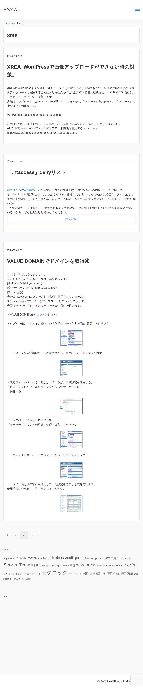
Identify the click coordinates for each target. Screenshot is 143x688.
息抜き (110, 573)
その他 (129, 565)
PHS (119, 558)
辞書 (27, 579)
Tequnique (29, 564)
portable (127, 558)
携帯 (124, 573)
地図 (98, 573)
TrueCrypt (44, 566)
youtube (118, 565)
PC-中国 (111, 558)
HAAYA (10, 9)
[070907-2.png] (71, 367)
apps (6, 558)
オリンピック (15, 573)
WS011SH (102, 565)
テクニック (55, 572)
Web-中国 (69, 565)
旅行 (136, 573)
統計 (22, 579)
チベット (36, 573)
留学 (16, 579)
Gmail (68, 558)
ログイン (42, 314)
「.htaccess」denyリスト (36, 172)
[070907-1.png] (71, 337)
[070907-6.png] (71, 439)
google (80, 558)
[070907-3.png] (71, 405)
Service (10, 564)
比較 (11, 579)
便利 (87, 573)
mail (88, 558)
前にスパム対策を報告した (24, 189)
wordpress (86, 564)
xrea (110, 565)
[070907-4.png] (71, 469)
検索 (6, 579)
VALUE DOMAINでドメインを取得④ (48, 261)
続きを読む (71, 219)
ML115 (102, 558)
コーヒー (27, 573)
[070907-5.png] (71, 503)
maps (94, 558)
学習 (103, 573)
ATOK (12, 558)
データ (71, 573)
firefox (56, 558)
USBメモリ (56, 565)
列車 (92, 573)
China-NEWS (24, 558)
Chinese (38, 558)
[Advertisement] (71, 626)
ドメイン (79, 573)
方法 (130, 573)
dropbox (47, 558)
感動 (118, 573)
